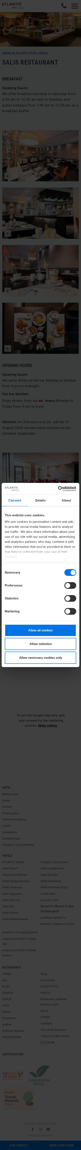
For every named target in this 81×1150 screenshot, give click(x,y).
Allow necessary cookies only (40, 657)
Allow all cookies (40, 630)
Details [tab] (40, 500)
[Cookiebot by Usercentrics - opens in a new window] (58, 488)
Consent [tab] (14, 500)
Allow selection (40, 644)
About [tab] (66, 500)
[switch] (70, 585)
